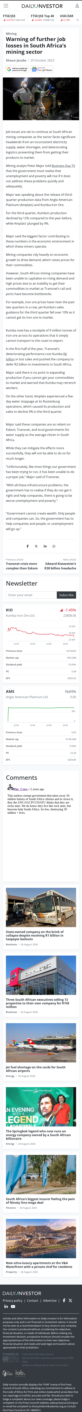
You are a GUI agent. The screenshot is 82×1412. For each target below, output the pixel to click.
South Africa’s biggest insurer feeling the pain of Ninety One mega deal (40, 1201)
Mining (11, 34)
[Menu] (6, 5)
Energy (10, 1076)
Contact (32, 1300)
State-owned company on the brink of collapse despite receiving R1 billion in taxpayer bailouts (35, 935)
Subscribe (66, 595)
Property (11, 1272)
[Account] (77, 5)
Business (11, 944)
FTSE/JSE (9, 16)
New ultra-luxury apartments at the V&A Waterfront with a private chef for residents (39, 1265)
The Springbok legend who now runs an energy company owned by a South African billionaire (38, 1134)
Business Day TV (63, 166)
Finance (11, 1207)
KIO (9, 609)
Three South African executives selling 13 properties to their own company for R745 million (37, 1003)
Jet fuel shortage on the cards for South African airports (36, 1069)
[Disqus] (41, 830)
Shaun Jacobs (16, 60)
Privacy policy (12, 1300)
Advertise (50, 1300)
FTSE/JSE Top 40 (42, 16)
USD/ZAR (66, 16)
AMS (10, 691)
